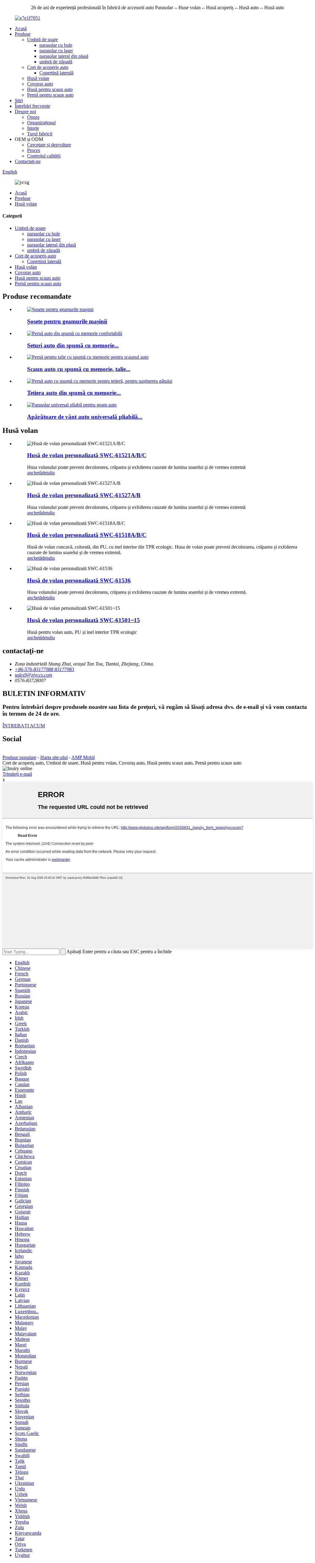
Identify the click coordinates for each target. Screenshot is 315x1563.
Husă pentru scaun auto (50, 89)
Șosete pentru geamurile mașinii (67, 321)
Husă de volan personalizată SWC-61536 (79, 580)
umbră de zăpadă (55, 61)
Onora (33, 117)
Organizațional (41, 122)
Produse (22, 34)
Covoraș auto (40, 83)
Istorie (33, 128)
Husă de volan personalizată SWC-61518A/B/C (86, 535)
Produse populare (19, 757)
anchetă (34, 472)
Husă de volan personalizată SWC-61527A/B (84, 495)
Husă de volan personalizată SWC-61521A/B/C (86, 455)
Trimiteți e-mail (17, 774)
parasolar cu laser (56, 50)
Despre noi (25, 111)
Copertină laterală (56, 72)
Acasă (21, 28)
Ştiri (19, 100)
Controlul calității (44, 155)
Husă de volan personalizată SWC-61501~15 (83, 620)
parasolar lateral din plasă (63, 56)
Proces (33, 150)
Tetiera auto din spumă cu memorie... (74, 393)
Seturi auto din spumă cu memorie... (73, 345)
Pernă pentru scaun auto (50, 95)
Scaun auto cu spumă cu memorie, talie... (78, 369)
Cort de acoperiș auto (47, 67)
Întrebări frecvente (32, 106)
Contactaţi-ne (28, 161)
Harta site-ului (54, 757)
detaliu (48, 472)
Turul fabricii (39, 133)
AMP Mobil (83, 757)
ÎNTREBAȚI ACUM (23, 725)
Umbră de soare (42, 39)
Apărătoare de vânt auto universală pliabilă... (84, 417)
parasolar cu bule (55, 45)
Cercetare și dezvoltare (49, 144)
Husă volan (38, 78)
